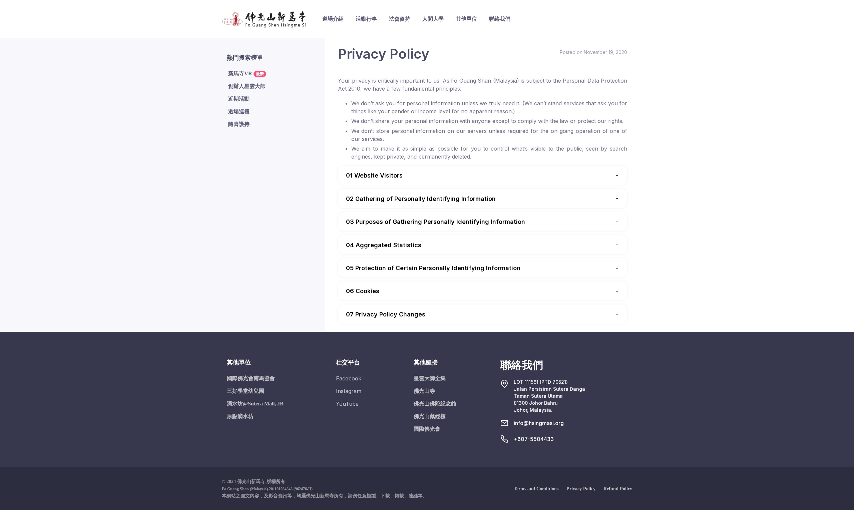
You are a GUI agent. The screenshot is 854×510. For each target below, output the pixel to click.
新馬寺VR (246, 73)
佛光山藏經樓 (430, 416)
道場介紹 (333, 19)
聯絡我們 (499, 19)
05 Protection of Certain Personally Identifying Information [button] (433, 267)
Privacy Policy (580, 488)
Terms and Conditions (536, 488)
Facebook (348, 378)
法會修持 (399, 19)
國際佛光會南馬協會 (251, 378)
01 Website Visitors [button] (374, 175)
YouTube (347, 403)
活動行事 (366, 19)
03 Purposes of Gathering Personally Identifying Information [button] (435, 221)
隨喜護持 (239, 124)
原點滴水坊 (240, 416)
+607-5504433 (534, 439)
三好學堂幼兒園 (245, 391)
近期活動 (239, 99)
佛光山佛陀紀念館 (435, 403)
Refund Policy (617, 488)
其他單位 (466, 19)
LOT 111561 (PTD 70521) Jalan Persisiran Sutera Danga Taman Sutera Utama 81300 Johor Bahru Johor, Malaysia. (549, 396)
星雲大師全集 (430, 378)
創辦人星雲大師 (247, 86)
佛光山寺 (424, 391)
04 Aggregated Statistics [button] (383, 245)
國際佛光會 (427, 429)
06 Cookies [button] (362, 290)
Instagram (348, 391)
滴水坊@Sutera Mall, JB (255, 403)
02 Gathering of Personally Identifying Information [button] (421, 198)
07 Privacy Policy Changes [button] (385, 314)
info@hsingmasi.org (539, 423)
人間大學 (433, 19)
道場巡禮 (239, 111)
